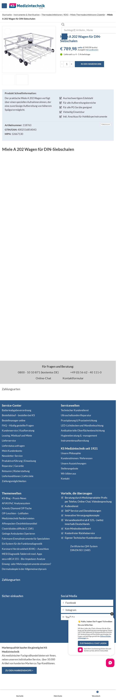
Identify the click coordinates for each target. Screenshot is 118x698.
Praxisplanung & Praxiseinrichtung (79, 420)
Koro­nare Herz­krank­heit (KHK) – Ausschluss (25, 548)
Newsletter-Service (12, 455)
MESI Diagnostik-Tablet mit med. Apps (22, 553)
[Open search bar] (63, 24)
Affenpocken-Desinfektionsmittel (19, 523)
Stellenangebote (69, 468)
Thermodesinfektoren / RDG (54, 14)
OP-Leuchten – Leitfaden (15, 513)
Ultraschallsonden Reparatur (76, 415)
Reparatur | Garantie (13, 465)
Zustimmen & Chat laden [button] (93, 643)
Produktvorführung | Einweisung (19, 460)
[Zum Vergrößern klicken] (7, 31)
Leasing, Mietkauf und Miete (17, 435)
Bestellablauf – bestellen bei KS (18, 415)
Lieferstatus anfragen (13, 445)
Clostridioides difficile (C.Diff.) (18, 528)
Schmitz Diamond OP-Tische (17, 508)
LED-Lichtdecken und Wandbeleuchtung (82, 425)
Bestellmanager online (13, 420)
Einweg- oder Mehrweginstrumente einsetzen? (26, 563)
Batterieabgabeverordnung (16, 410)
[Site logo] (27, 5)
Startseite (7, 14)
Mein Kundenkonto (12, 450)
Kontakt (65, 478)
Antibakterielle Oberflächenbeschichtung (83, 430)
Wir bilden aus (68, 473)
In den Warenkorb (91, 64)
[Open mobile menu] (4, 5)
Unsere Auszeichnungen (73, 463)
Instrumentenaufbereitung (75, 440)
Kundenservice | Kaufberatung (18, 430)
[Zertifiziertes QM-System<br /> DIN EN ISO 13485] (64, 548)
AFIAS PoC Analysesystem (16, 503)
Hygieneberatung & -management (79, 435)
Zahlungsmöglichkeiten (14, 481)
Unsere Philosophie (71, 453)
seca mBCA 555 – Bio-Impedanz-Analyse (23, 558)
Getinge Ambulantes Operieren (18, 533)
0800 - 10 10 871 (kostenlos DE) (38, 372)
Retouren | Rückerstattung (16, 471)
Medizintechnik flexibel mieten (18, 518)
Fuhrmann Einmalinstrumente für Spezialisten (26, 538)
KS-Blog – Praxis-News (14, 498)
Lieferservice (9, 440)
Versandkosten (92, 50)
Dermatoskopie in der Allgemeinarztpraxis (24, 568)
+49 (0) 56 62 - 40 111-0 (86, 372)
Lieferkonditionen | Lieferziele (17, 476)
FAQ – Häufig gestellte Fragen (18, 425)
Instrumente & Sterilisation (27, 14)
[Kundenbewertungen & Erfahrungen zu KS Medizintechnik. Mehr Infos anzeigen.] (87, 656)
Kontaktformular (73, 378)
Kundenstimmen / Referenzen (76, 458)
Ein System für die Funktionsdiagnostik (22, 543)
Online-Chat (43, 378)
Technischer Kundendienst (75, 410)
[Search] (64, 36)
